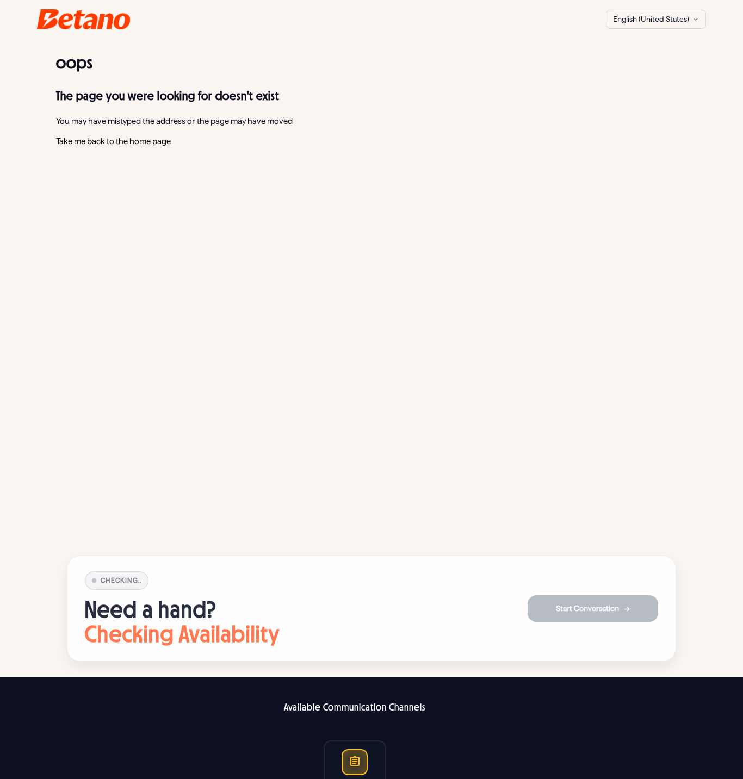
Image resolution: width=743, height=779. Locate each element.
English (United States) (651, 19)
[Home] (83, 19)
